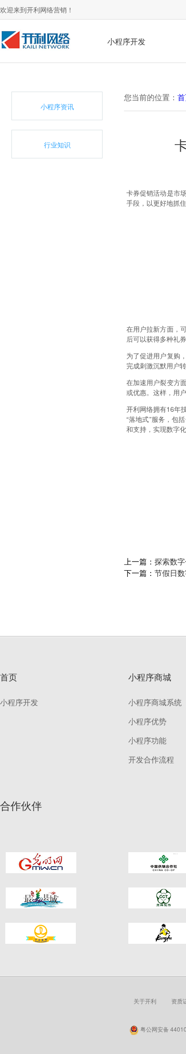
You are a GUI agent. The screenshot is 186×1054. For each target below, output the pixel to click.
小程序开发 (126, 41)
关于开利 (145, 1001)
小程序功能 (147, 740)
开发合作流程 (151, 759)
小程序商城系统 (155, 702)
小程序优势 (147, 721)
